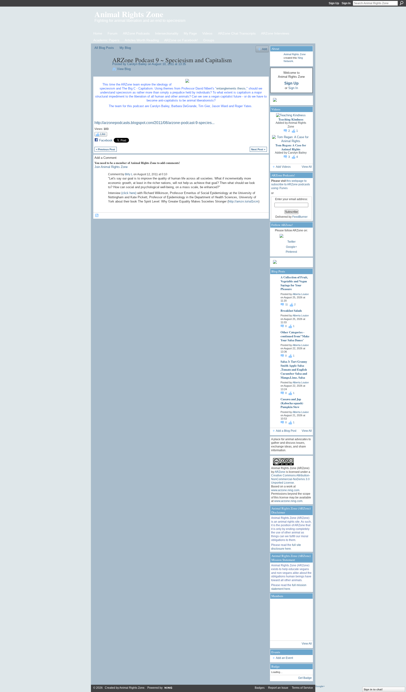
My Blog (125, 48)
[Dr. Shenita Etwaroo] (277, 606)
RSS (97, 216)
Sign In (346, 3)
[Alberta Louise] (291, 606)
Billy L (129, 174)
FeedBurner (300, 216)
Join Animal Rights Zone (111, 167)
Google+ (291, 247)
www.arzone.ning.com (285, 490)
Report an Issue (278, 687)
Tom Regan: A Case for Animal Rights (290, 147)
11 (287, 304)
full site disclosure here (286, 546)
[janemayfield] (291, 619)
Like (102, 134)
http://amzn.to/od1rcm (243, 201)
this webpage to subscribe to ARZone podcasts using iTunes (290, 184)
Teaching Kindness (290, 119)
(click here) (128, 193)
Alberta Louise (301, 294)
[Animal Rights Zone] (304, 606)
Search (401, 3)
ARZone (280, 472)
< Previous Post (105, 149)
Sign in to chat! (373, 689)
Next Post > (258, 149)
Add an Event (284, 658)
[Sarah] (304, 632)
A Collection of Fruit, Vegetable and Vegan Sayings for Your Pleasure (294, 283)
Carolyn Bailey (137, 64)
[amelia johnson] (277, 619)
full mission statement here (288, 587)
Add (264, 49)
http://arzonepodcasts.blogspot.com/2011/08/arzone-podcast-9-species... (154, 123)
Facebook (106, 140)
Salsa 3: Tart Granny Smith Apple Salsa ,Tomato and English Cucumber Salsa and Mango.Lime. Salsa (294, 369)
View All (307, 166)
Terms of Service (302, 687)
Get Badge (305, 678)
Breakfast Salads (291, 310)
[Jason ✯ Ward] (304, 619)
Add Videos (283, 166)
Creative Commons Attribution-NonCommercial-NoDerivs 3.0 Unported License (290, 479)
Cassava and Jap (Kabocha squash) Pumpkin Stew (292, 403)
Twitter (291, 241)
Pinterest (291, 251)
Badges (260, 687)
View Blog (124, 69)
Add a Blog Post (286, 430)
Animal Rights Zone (128, 14)
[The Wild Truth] (291, 632)
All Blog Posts (104, 48)
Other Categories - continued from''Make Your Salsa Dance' (295, 336)
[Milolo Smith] (277, 632)
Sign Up (334, 3)
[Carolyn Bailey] (101, 69)
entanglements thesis (231, 88)
